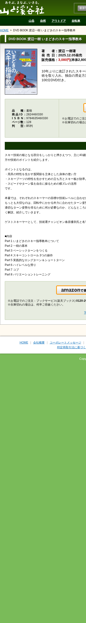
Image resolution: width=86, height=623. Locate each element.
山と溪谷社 (22, 8)
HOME (4, 30)
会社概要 (39, 342)
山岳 (31, 20)
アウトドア (59, 20)
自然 (43, 20)
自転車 (76, 20)
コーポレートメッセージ (65, 342)
